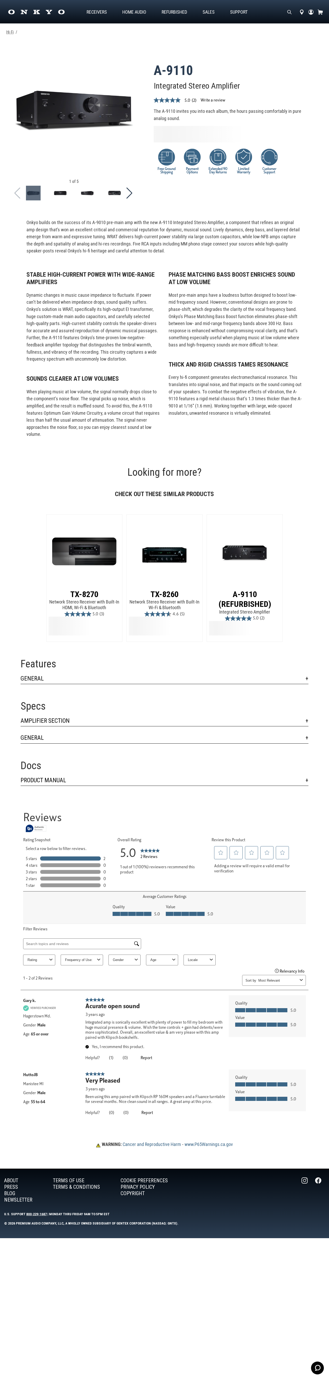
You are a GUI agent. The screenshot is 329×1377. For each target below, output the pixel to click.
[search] (289, 12)
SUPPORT (239, 12)
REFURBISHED (174, 12)
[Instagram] (305, 1190)
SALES (209, 12)
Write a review (212, 100)
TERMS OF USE (68, 1180)
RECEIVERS (97, 12)
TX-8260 (165, 594)
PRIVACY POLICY (138, 1187)
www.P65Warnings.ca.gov (209, 1144)
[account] (311, 12)
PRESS (11, 1187)
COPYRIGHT (133, 1193)
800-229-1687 (36, 1214)
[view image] (33, 193)
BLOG (9, 1193)
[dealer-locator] (301, 12)
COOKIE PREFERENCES (144, 1180)
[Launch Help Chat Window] (317, 1368)
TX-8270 (84, 594)
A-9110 (173, 70)
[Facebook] (319, 1190)
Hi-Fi (10, 32)
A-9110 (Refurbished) (244, 599)
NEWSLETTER (18, 1200)
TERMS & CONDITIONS (76, 1187)
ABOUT (11, 1180)
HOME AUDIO (134, 12)
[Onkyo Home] (36, 11)
